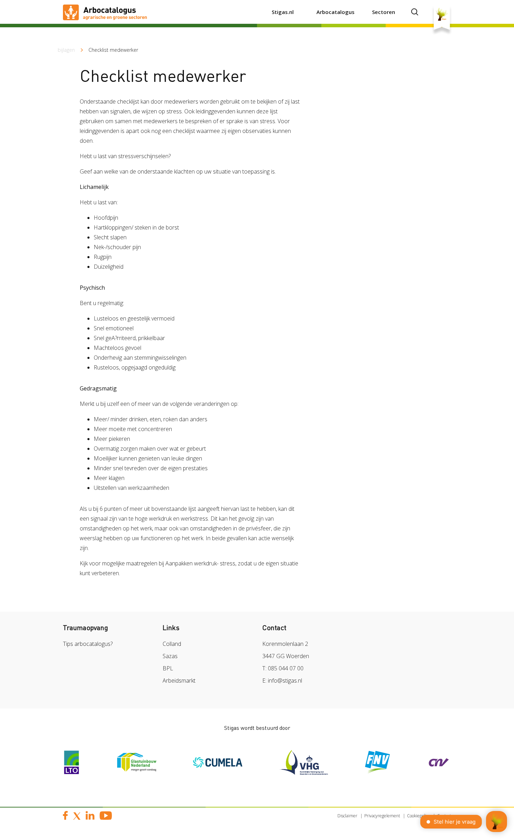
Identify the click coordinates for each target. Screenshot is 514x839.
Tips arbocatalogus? (88, 644)
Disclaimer (347, 816)
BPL (168, 668)
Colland (172, 644)
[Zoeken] (414, 11)
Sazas (170, 656)
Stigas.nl (283, 11)
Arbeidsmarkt (179, 680)
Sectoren (383, 11)
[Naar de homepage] (105, 12)
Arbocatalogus (335, 11)
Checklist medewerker (113, 50)
